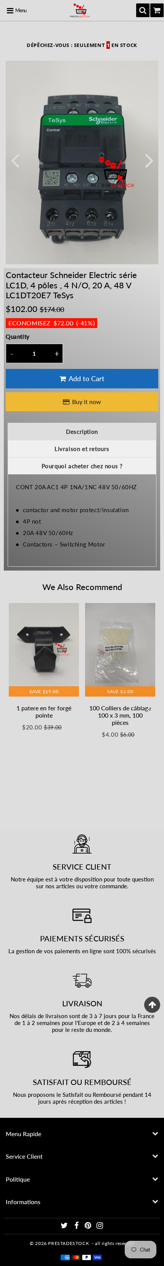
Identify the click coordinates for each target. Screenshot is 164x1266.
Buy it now (86, 401)
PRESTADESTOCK (68, 1243)
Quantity (18, 336)
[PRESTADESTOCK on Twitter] (65, 1226)
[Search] (143, 10)
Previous (15, 160)
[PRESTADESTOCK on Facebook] (77, 1226)
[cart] (157, 10)
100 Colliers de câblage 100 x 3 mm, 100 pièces (120, 715)
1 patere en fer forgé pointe (43, 711)
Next (149, 160)
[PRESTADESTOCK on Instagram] (100, 1226)
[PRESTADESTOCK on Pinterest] (89, 1226)
